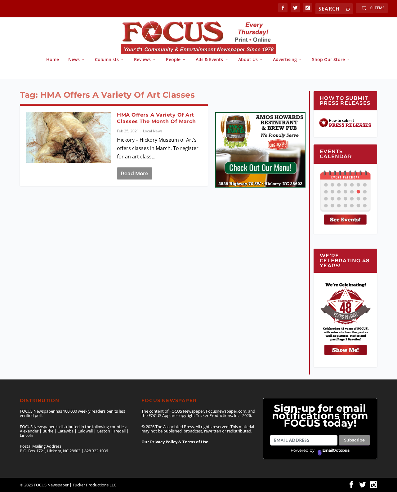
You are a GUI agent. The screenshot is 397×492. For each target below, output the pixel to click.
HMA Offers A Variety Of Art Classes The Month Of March (156, 118)
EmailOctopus (336, 450)
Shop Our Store (328, 59)
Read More (134, 173)
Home (52, 59)
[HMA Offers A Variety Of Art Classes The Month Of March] (68, 137)
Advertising (285, 59)
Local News (153, 131)
